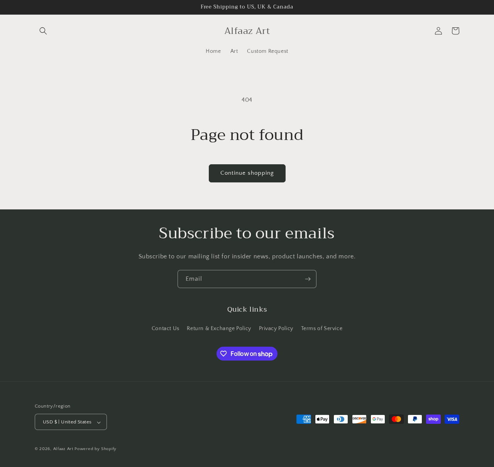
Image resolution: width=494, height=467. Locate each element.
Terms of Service (322, 328)
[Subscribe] (307, 279)
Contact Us (165, 328)
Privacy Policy (276, 328)
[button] (43, 30)
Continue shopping (247, 173)
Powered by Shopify (95, 449)
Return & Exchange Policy (219, 328)
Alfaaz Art (63, 449)
